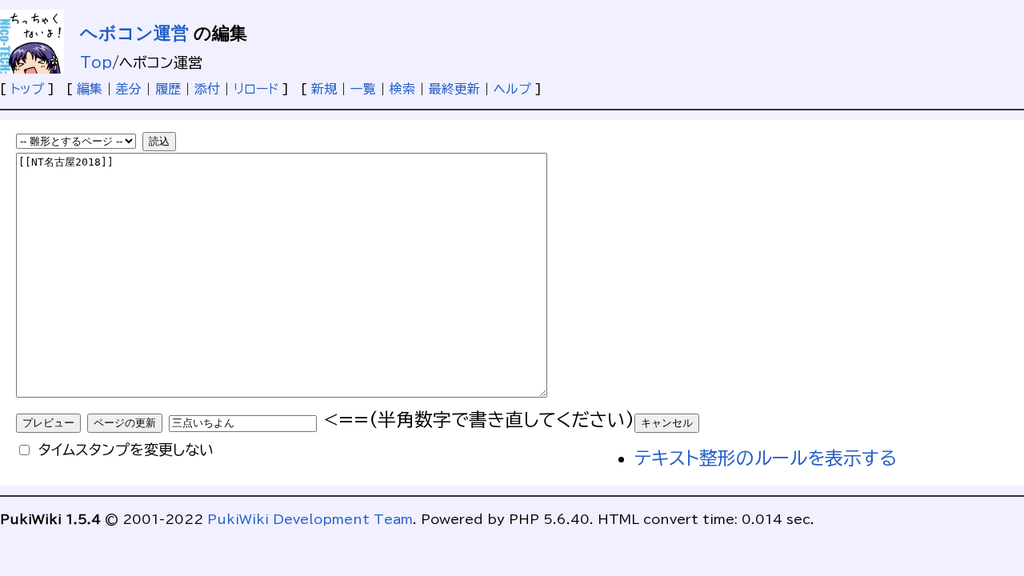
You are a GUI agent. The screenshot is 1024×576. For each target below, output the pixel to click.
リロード (256, 88)
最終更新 (454, 88)
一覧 (363, 88)
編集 (89, 88)
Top (96, 62)
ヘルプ (512, 88)
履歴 (168, 88)
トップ (27, 88)
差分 (129, 88)
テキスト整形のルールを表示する (765, 458)
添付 (207, 88)
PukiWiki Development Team (310, 519)
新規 (324, 88)
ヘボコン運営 (134, 33)
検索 (402, 88)
